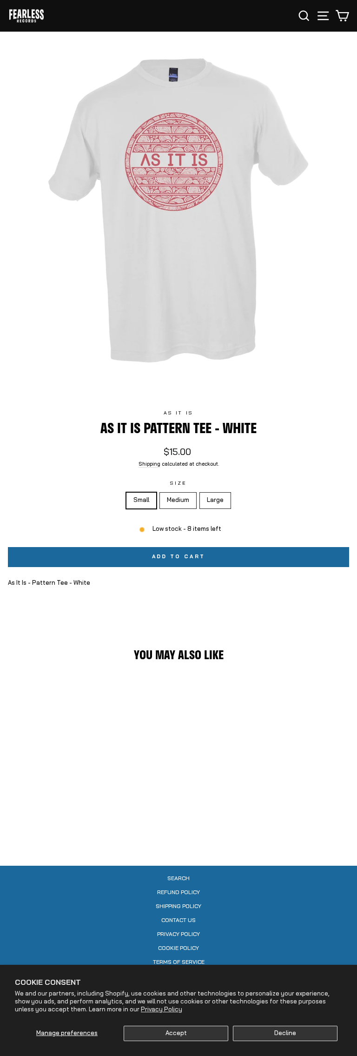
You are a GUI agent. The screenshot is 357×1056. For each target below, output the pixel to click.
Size (178, 483)
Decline (285, 1033)
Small (141, 500)
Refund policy (178, 893)
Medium (178, 500)
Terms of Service (179, 962)
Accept (176, 1033)
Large (215, 500)
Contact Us (178, 920)
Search (178, 879)
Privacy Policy (161, 1010)
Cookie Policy (178, 948)
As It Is (178, 413)
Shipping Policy (178, 906)
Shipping (149, 464)
